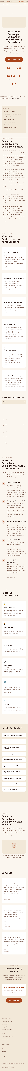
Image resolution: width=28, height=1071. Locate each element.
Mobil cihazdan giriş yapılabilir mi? (14, 765)
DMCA (3, 1067)
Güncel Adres (5, 1044)
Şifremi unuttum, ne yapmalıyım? (14, 759)
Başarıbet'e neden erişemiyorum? (14, 735)
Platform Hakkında (9, 111)
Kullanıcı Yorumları (10, 127)
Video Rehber (8, 124)
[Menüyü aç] (25, 4)
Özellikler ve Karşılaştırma (12, 114)
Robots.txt (5, 1054)
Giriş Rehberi (3, 98)
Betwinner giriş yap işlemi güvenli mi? (14, 748)
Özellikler (5, 1024)
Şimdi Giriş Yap (14, 1000)
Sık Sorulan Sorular (10, 122)
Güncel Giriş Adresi (10, 130)
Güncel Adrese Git (14, 59)
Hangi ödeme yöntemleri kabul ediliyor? (14, 772)
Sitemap (4, 1051)
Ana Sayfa (2, 96)
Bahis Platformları (11, 96)
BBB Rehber (5, 4)
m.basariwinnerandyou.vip (14, 987)
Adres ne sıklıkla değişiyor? (14, 784)
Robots (12, 1067)
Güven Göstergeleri (9, 119)
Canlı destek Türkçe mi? (14, 789)
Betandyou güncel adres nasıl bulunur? (14, 741)
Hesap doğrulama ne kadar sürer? (14, 778)
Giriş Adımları (8, 116)
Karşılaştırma (20, 96)
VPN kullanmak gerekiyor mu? (14, 754)
